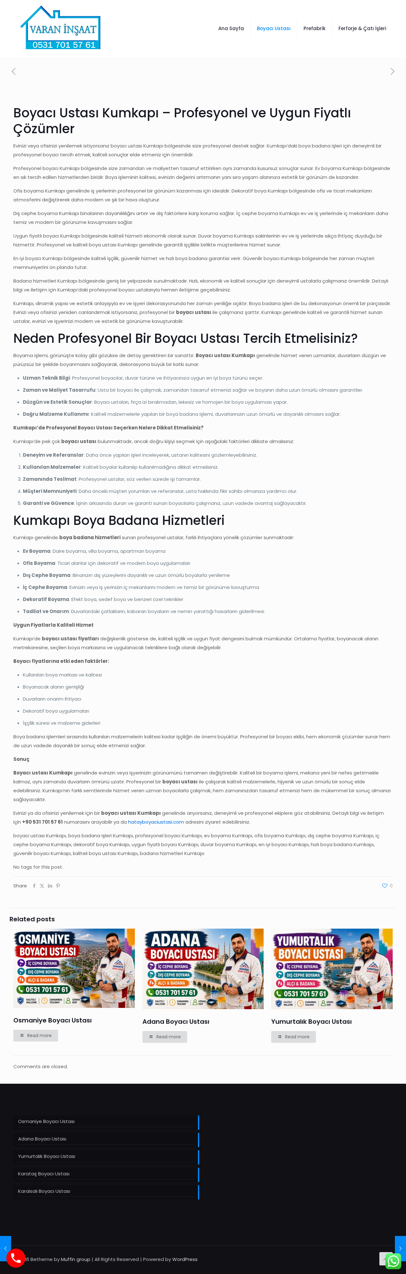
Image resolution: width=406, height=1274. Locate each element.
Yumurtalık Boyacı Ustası (311, 1021)
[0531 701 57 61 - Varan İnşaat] (61, 28)
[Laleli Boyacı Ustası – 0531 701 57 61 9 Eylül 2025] (400, 1248)
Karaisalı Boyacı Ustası (44, 1191)
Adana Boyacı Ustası (175, 1021)
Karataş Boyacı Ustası (43, 1173)
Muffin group (75, 1259)
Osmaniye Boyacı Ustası (52, 1020)
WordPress (185, 1259)
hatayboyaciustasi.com (156, 822)
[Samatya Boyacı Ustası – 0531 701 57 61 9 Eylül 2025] (5, 1248)
